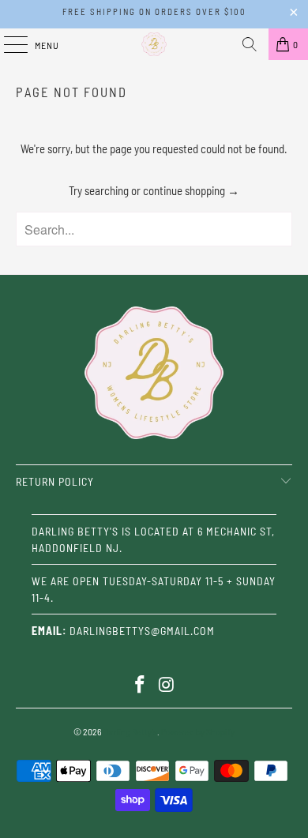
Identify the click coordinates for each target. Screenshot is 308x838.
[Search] (250, 44)
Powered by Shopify (198, 731)
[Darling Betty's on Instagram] (166, 685)
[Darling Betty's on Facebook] (140, 685)
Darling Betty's (130, 731)
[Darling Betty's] (154, 44)
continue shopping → (191, 190)
